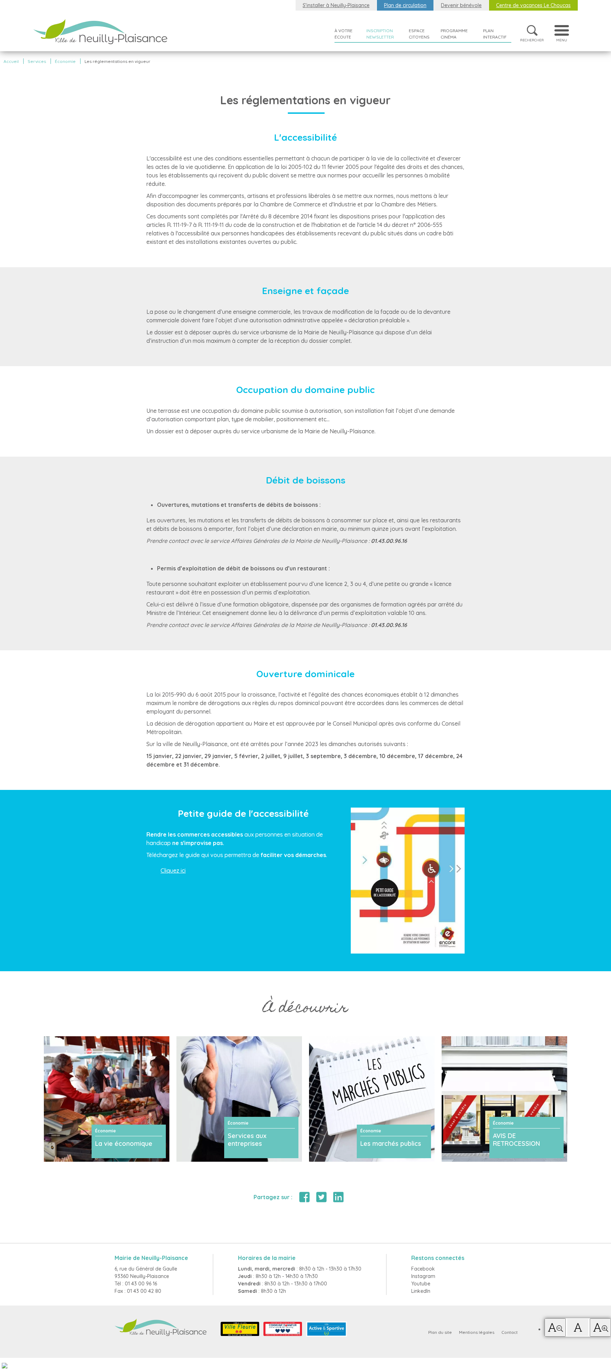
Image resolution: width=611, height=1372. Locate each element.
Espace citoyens (419, 34)
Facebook (423, 1269)
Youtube (420, 1283)
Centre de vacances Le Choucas (533, 5)
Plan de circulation (405, 5)
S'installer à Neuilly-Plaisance (336, 5)
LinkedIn (420, 1291)
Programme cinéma (454, 34)
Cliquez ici (173, 870)
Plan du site (440, 1332)
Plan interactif (495, 34)
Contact (509, 1332)
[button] (555, 1327)
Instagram (423, 1276)
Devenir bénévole (461, 5)
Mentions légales (476, 1332)
